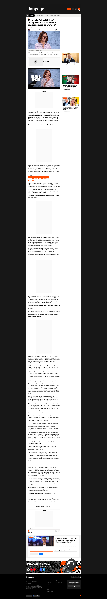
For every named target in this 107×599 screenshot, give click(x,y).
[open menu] (27, 15)
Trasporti (47, 15)
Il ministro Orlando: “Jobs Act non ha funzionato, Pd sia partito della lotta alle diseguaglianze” (66, 540)
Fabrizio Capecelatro (37, 29)
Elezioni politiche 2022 (32, 18)
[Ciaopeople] (78, 595)
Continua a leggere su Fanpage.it (44, 506)
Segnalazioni (49, 582)
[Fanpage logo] (36, 9)
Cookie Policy (49, 586)
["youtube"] (34, 569)
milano (31, 15)
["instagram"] (31, 569)
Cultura (51, 15)
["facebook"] (41, 569)
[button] (59, 30)
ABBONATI (68, 9)
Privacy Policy (49, 584)
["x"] (37, 569)
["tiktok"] (28, 569)
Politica (42, 15)
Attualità (38, 15)
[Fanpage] (30, 577)
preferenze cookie (50, 591)
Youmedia (48, 580)
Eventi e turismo (57, 15)
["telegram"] (44, 569)
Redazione (48, 589)
